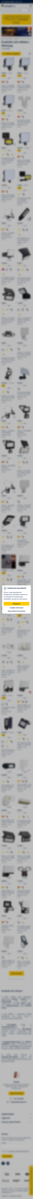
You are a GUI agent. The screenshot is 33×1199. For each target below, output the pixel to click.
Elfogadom (16, 604)
